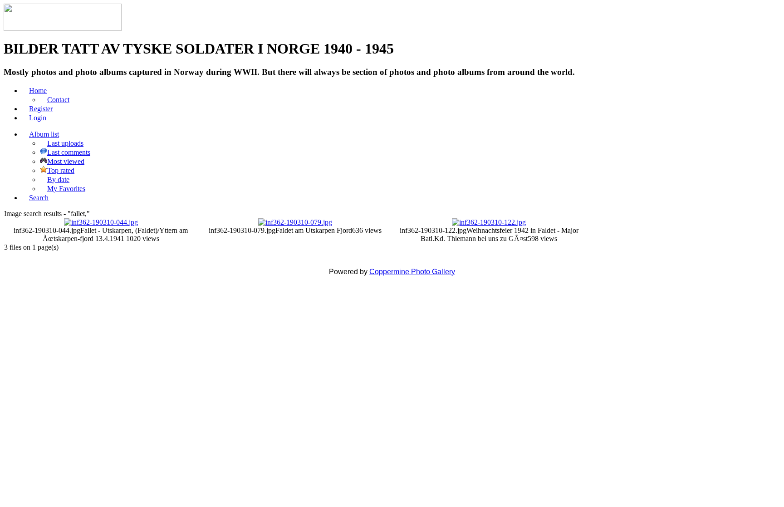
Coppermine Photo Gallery (412, 272)
